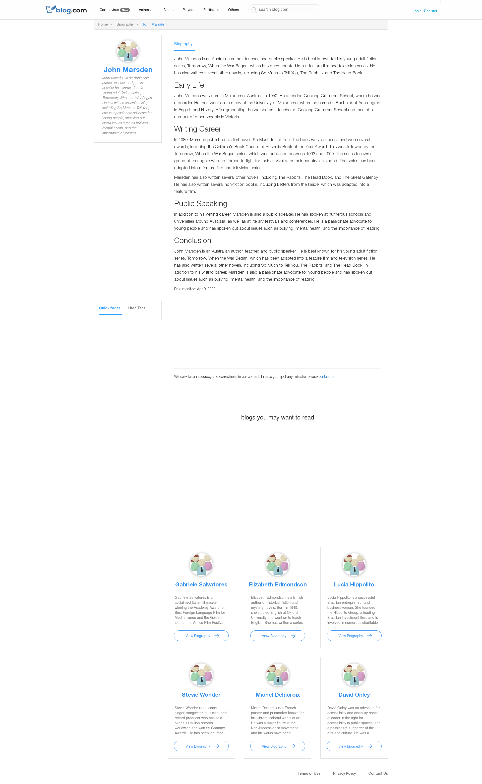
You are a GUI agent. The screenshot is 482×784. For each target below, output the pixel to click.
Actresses (146, 9)
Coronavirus (114, 9)
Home (103, 25)
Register (430, 10)
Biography (125, 25)
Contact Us (378, 774)
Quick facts (109, 308)
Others (233, 9)
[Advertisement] (128, 225)
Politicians (211, 9)
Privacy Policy (344, 774)
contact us (326, 377)
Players (188, 9)
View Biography (198, 635)
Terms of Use (309, 774)
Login (417, 10)
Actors (168, 9)
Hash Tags (136, 307)
